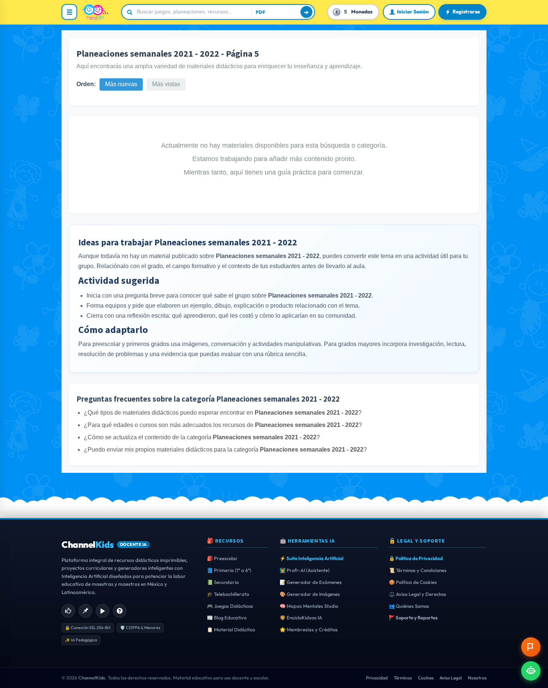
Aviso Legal (451, 678)
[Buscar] (306, 12)
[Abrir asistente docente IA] (531, 671)
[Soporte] (119, 611)
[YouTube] (102, 611)
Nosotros (477, 678)
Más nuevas (121, 84)
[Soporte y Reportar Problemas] (531, 647)
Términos (403, 678)
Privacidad (377, 678)
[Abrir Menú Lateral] (69, 12)
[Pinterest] (85, 611)
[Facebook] (68, 611)
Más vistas (166, 84)
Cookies (426, 678)
